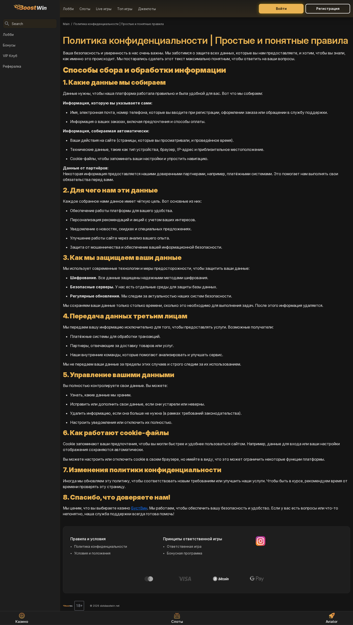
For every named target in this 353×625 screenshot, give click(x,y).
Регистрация (328, 8)
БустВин (139, 508)
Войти (281, 8)
